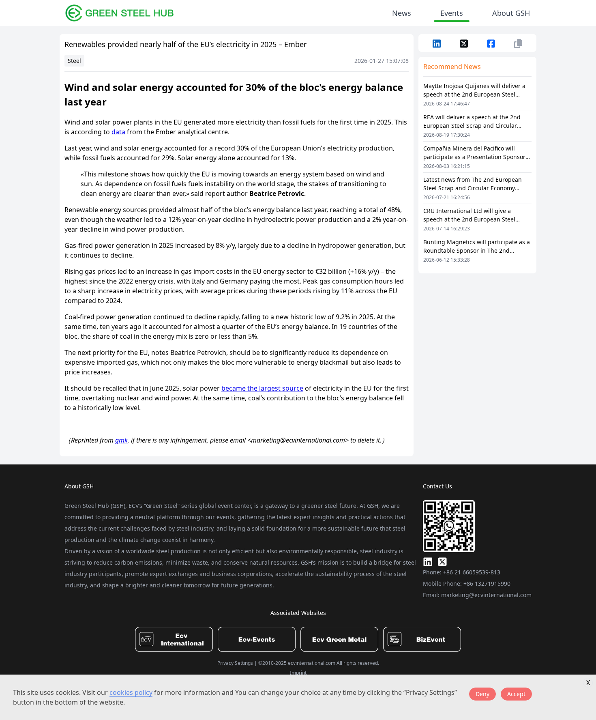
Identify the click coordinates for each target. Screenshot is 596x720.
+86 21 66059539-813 (471, 572)
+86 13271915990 (486, 583)
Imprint (298, 672)
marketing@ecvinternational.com (486, 595)
